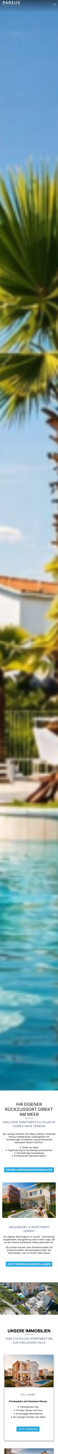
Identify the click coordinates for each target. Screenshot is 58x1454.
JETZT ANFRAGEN (28, 1429)
